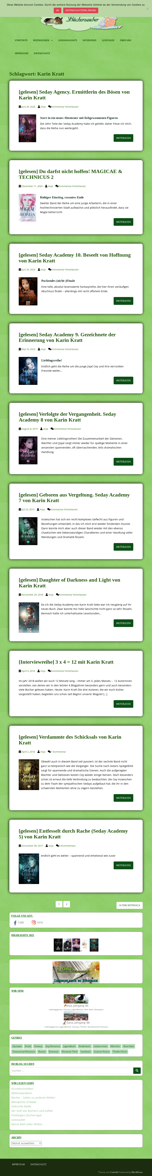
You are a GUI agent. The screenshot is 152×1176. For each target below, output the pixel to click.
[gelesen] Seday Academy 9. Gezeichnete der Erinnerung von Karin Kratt (67, 337)
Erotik (28, 1046)
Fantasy (38, 1046)
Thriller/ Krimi (120, 1051)
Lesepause (108, 40)
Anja (43, 106)
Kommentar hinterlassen (65, 106)
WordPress (137, 1172)
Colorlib (114, 1172)
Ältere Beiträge (128, 905)
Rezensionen (41, 40)
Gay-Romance (53, 1046)
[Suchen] (137, 1071)
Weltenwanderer (21, 1093)
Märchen (115, 1046)
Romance (54, 1051)
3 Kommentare (67, 845)
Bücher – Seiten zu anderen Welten (33, 1097)
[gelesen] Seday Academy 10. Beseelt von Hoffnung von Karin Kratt (75, 258)
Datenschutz (42, 53)
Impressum (21, 53)
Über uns (125, 40)
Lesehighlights (67, 40)
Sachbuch (86, 1051)
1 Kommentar (58, 751)
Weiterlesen (123, 138)
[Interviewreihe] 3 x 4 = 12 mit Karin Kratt (66, 662)
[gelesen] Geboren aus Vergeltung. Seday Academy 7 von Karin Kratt (74, 497)
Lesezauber (18, 1119)
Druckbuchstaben (22, 1088)
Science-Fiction (101, 1051)
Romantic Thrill (69, 1051)
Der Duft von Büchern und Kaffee (32, 1111)
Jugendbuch (69, 1046)
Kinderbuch (84, 1046)
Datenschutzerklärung (80, 10)
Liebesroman (100, 1046)
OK (57, 10)
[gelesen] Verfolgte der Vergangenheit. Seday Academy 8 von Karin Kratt (67, 417)
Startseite (21, 40)
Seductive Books (21, 1106)
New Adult (128, 1046)
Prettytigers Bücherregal (26, 1115)
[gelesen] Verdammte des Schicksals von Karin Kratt (70, 740)
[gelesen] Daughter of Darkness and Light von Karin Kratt (69, 582)
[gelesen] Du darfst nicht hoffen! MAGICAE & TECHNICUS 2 (70, 174)
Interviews (89, 40)
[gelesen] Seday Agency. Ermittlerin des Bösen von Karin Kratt (74, 94)
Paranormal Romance (24, 1051)
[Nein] (147, 8)
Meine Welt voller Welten (26, 1124)
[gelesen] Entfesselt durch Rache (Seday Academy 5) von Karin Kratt (73, 834)
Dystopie (17, 1046)
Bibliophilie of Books (24, 1102)
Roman (42, 1051)
